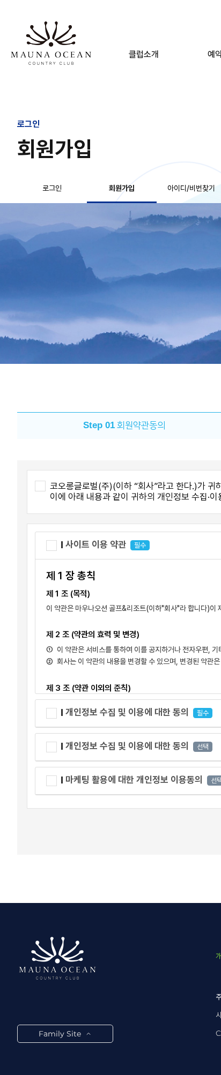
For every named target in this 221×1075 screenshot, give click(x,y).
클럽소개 (144, 54)
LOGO (51, 43)
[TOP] (203, 1046)
